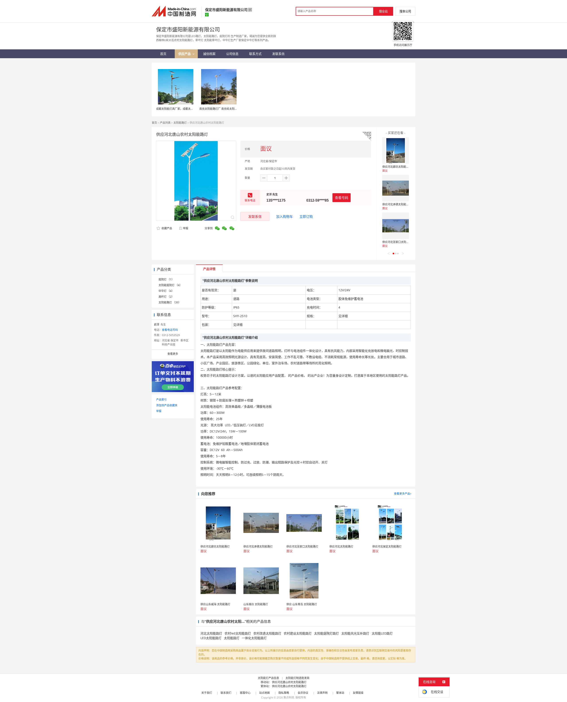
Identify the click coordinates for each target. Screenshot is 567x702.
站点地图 (264, 693)
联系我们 (226, 693)
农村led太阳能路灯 (238, 633)
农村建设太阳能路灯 (298, 633)
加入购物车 (284, 216)
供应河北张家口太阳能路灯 (398, 242)
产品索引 (161, 399)
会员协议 (303, 693)
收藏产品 (166, 228)
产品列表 (165, 123)
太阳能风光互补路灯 (355, 633)
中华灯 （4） (166, 291)
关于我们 (206, 693)
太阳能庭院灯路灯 (326, 633)
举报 (185, 228)
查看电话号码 (170, 330)
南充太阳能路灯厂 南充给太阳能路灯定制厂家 (226, 109)
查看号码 (341, 197)
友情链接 (358, 693)
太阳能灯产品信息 (268, 678)
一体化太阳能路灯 (254, 638)
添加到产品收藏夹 (166, 405)
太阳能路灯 (180, 123)
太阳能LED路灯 (382, 633)
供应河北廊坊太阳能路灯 (397, 167)
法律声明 (322, 693)
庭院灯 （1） (166, 279)
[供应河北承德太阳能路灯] (395, 188)
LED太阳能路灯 (210, 638)
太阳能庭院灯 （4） (170, 285)
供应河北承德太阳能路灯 (397, 204)
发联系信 (255, 216)
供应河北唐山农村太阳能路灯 (289, 682)
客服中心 (245, 693)
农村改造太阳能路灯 (267, 633)
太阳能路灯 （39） (170, 302)
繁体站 (340, 693)
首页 (154, 123)
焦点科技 (289, 697)
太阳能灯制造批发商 (297, 678)
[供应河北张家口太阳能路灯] (395, 225)
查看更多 (172, 354)
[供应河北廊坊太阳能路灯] (395, 150)
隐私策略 (283, 693)
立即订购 (306, 216)
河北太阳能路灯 (211, 633)
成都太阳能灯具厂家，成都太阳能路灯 (178, 109)
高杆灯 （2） (166, 297)
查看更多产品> (403, 494)
